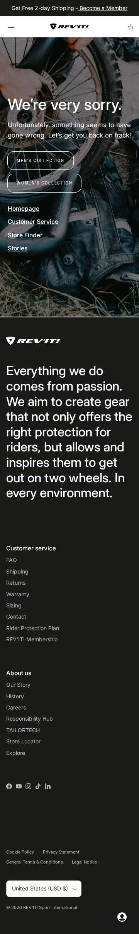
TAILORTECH (23, 730)
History (15, 696)
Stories (17, 248)
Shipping (17, 571)
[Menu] (10, 26)
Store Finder (25, 235)
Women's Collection (44, 183)
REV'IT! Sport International (50, 907)
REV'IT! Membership (32, 639)
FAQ (11, 560)
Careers (16, 707)
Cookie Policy (20, 852)
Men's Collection (40, 160)
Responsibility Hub (29, 718)
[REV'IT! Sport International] (69, 26)
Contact (16, 616)
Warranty (17, 594)
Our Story (18, 684)
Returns (15, 582)
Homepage (23, 208)
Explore (15, 753)
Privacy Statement (61, 852)
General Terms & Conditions (34, 862)
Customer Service (33, 221)
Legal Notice (84, 862)
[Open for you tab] (122, 917)
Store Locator (23, 741)
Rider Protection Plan (32, 628)
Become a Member (102, 8)
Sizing (14, 605)
